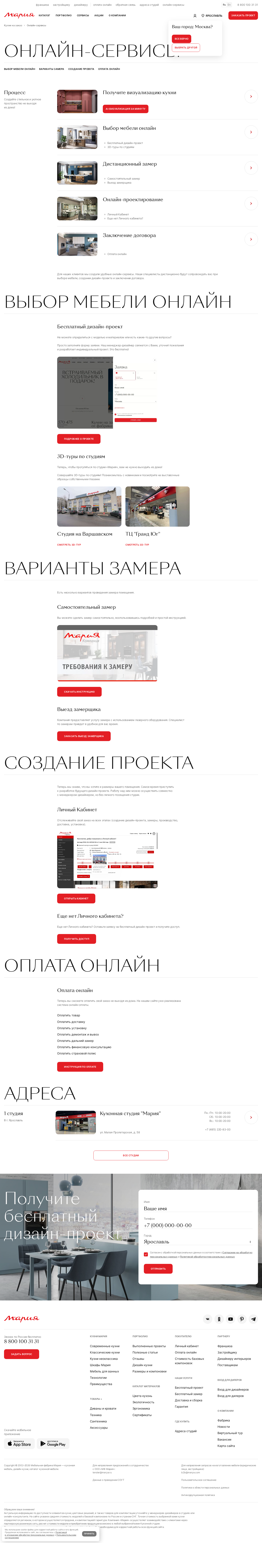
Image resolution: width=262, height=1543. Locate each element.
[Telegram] (253, 1319)
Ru (224, 4)
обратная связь (126, 4)
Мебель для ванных (104, 1371)
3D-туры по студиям (120, 147)
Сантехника (98, 1421)
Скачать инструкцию (79, 691)
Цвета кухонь (142, 1396)
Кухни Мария (98, 1336)
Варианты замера (51, 69)
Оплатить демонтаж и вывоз (78, 1034)
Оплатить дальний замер (75, 1041)
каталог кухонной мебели (44, 1469)
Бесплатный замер (188, 1394)
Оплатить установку (72, 1028)
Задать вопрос (21, 1354)
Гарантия (181, 1406)
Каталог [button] (44, 15)
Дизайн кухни (142, 1365)
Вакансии (224, 1439)
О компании (226, 1410)
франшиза (42, 4)
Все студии (131, 1155)
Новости (224, 1427)
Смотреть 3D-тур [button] (69, 544)
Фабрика (224, 1420)
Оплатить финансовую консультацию (84, 1047)
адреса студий (149, 4)
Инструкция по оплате (80, 1066)
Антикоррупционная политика (198, 1495)
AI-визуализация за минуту (125, 108)
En (229, 4)
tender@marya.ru (102, 1472)
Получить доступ (76, 938)
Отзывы (138, 1359)
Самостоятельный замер (123, 178)
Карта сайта (226, 1446)
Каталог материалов (146, 1386)
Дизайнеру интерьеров (234, 1359)
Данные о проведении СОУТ (108, 1479)
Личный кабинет (187, 1346)
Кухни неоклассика (104, 1359)
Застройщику (227, 1352)
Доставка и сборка (188, 1400)
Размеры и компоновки (149, 1371)
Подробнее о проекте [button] (79, 438)
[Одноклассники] (219, 1319)
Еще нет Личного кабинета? (125, 218)
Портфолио (140, 1336)
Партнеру (224, 1336)
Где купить (182, 1421)
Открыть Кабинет (76, 898)
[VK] (207, 1319)
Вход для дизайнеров (233, 1389)
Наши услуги (183, 1378)
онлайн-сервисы (173, 4)
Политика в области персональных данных (205, 1487)
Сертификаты (142, 1415)
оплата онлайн (102, 4)
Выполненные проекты (149, 1346)
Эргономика (141, 1408)
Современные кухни (104, 1346)
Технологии (98, 1378)
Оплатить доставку (71, 1022)
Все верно (181, 38)
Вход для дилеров (230, 1380)
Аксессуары (99, 1427)
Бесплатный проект (189, 1387)
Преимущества (101, 1384)
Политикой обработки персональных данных (207, 1256)
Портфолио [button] (64, 15)
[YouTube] (230, 1319)
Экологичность (143, 1402)
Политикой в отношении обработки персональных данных (36, 1533)
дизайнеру (81, 4)
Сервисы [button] (83, 15)
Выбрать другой (186, 47)
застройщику (61, 4)
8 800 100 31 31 (247, 4)
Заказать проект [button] (243, 15)
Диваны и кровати (103, 1408)
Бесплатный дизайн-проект (125, 143)
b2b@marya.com (190, 1472)
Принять (89, 1533)
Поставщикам (228, 1365)
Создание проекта (81, 69)
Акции (98, 15)
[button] (211, 15)
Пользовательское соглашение (198, 1479)
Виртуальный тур (230, 1433)
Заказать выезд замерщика (84, 736)
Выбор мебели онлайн (19, 69)
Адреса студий (186, 1431)
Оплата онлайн (109, 69)
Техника (96, 1415)
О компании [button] (117, 15)
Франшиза (225, 1346)
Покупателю (183, 1336)
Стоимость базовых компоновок (189, 1361)
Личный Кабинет (118, 214)
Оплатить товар (68, 1015)
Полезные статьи (145, 1352)
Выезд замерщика (119, 182)
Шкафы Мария (100, 1365)
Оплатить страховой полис (76, 1053)
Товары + (96, 1399)
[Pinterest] (242, 1319)
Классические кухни (105, 1352)
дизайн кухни (20, 1469)
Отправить (158, 1268)
